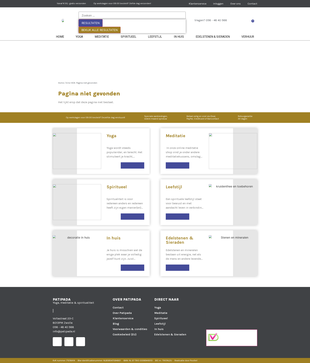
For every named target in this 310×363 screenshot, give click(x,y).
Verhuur (247, 36)
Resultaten (91, 23)
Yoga (79, 36)
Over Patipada (122, 313)
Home (60, 36)
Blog (116, 323)
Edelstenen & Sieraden (213, 36)
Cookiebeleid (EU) (125, 334)
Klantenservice (123, 318)
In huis (179, 36)
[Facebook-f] (57, 341)
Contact (118, 307)
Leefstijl (155, 36)
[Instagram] (68, 341)
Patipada (62, 299)
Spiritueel (128, 36)
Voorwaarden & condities (130, 329)
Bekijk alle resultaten (99, 30)
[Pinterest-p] (80, 341)
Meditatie (102, 36)
